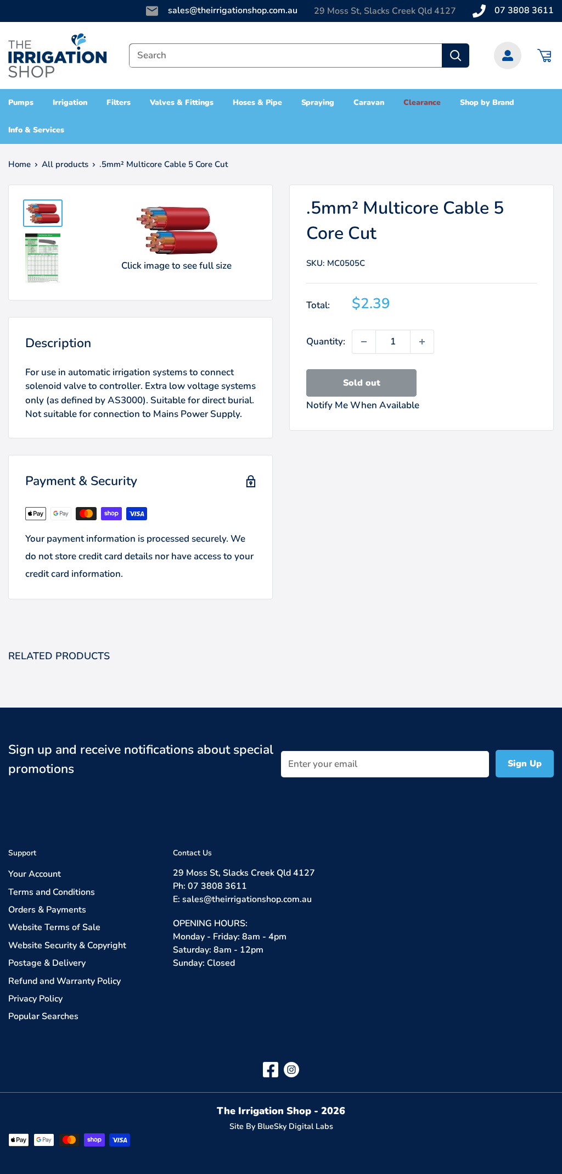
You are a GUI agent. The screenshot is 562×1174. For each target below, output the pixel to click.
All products (65, 164)
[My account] (507, 55)
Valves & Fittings (181, 102)
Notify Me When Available (362, 405)
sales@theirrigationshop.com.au (232, 10)
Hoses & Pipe (257, 102)
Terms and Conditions (51, 892)
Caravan (368, 102)
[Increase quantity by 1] (422, 341)
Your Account (34, 874)
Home (19, 164)
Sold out (361, 383)
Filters (118, 102)
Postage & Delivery (47, 963)
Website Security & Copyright (67, 945)
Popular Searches (43, 1016)
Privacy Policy (35, 999)
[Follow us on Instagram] (291, 1069)
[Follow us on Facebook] (270, 1069)
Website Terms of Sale (54, 927)
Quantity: (325, 341)
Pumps (20, 102)
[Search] (455, 55)
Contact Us (192, 853)
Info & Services (36, 130)
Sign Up (525, 764)
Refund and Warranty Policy (64, 981)
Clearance (422, 102)
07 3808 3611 (524, 10)
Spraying (318, 102)
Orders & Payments (47, 910)
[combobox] (285, 55)
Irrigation (70, 102)
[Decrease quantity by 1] (363, 341)
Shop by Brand (487, 102)
